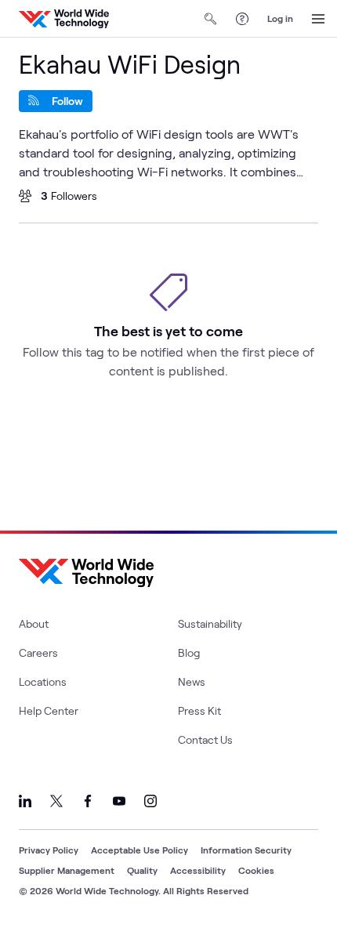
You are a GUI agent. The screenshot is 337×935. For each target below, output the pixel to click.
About (34, 623)
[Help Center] (242, 19)
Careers (38, 652)
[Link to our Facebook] (88, 801)
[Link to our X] (56, 801)
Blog (189, 652)
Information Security (246, 849)
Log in (280, 18)
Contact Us (205, 739)
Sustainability (210, 623)
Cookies (256, 869)
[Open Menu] (318, 19)
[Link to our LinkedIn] (25, 801)
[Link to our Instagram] (150, 801)
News (191, 681)
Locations (43, 681)
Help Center (48, 710)
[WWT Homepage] (64, 18)
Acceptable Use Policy (139, 849)
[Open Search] (211, 19)
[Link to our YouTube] (119, 801)
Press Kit (199, 710)
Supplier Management (66, 869)
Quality (142, 869)
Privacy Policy (48, 849)
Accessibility (198, 869)
